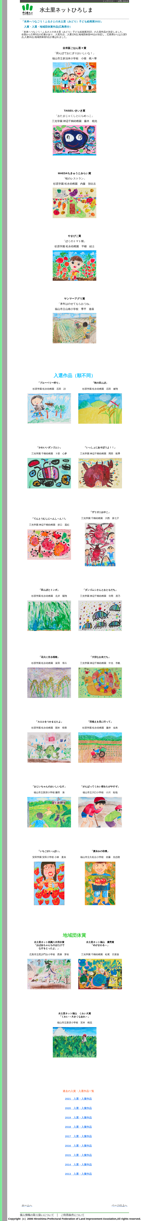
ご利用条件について (72, 1214)
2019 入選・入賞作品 (78, 1117)
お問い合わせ (123, 1)
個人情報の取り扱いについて (37, 1214)
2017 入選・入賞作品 (78, 1136)
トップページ (108, 1)
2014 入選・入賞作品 (78, 1164)
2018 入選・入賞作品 (78, 1126)
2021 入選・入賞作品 (78, 1098)
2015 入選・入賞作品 (78, 1155)
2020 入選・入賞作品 (78, 1108)
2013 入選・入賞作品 (78, 1173)
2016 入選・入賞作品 (78, 1145)
